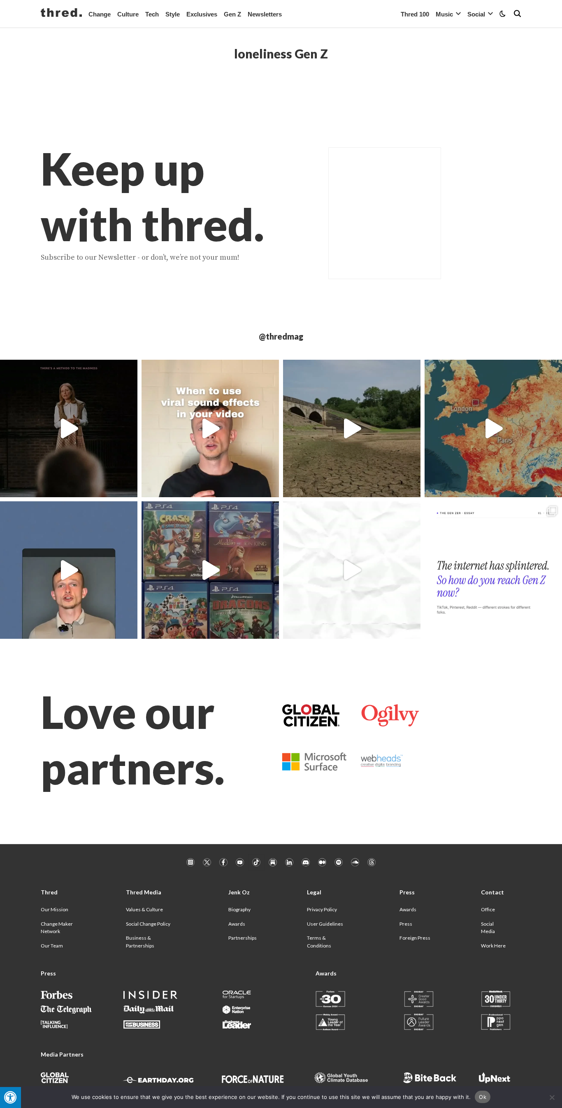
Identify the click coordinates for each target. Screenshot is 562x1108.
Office (488, 909)
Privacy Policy (322, 909)
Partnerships (242, 938)
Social (476, 14)
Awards (236, 924)
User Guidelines (325, 924)
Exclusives (201, 14)
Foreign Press (414, 938)
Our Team (52, 946)
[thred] (61, 13)
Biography (239, 909)
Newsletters (265, 14)
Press (405, 924)
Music (444, 14)
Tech (152, 14)
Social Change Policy (148, 924)
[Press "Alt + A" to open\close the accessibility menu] (10, 1097)
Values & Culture (144, 909)
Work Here (493, 946)
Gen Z (232, 14)
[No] (552, 1097)
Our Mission (54, 909)
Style (172, 14)
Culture (128, 14)
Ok (482, 1097)
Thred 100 (415, 14)
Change (99, 14)
